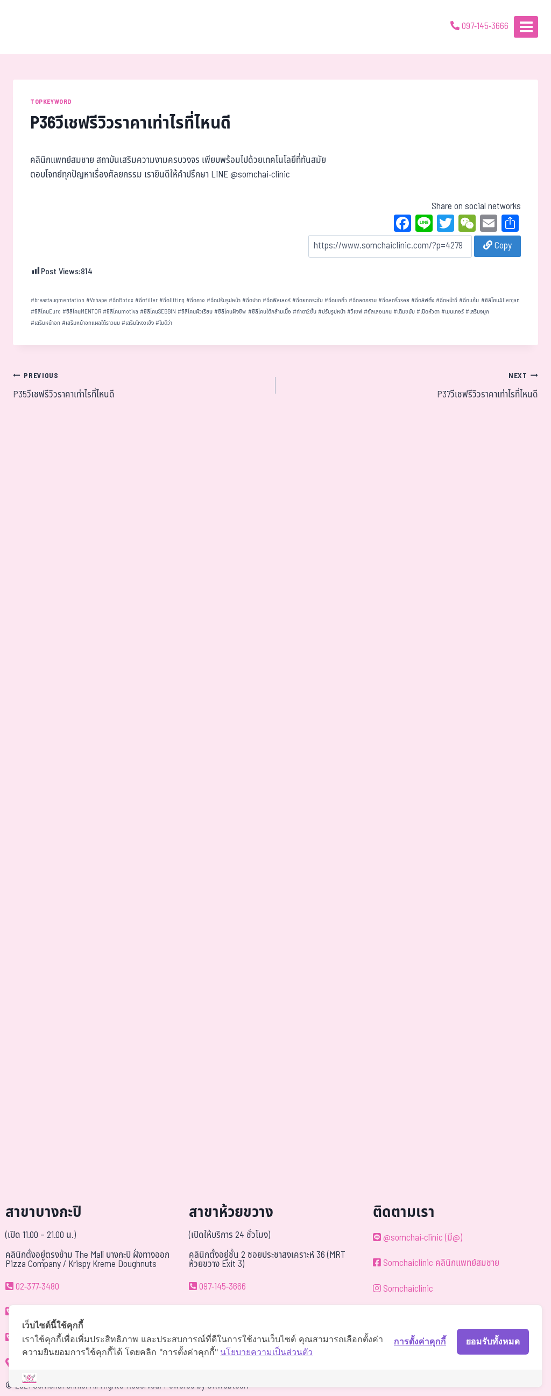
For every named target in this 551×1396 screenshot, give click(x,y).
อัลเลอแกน (378, 311)
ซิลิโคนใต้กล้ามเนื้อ (269, 311)
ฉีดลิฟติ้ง (422, 300)
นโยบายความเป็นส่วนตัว (266, 1352)
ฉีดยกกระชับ (307, 300)
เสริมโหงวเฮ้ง (138, 322)
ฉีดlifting (172, 300)
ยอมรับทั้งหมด (493, 1341)
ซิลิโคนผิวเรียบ (195, 311)
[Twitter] (445, 225)
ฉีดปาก (251, 300)
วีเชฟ (354, 311)
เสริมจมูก (477, 311)
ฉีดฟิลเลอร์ (277, 300)
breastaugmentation (57, 300)
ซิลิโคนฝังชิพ (230, 311)
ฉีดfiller (146, 300)
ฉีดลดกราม (363, 300)
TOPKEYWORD (51, 101)
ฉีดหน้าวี (446, 300)
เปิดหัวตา (428, 311)
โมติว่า (164, 322)
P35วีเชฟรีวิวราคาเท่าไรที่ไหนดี (64, 386)
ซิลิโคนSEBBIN (158, 311)
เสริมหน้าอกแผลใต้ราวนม (91, 322)
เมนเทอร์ (452, 311)
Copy (502, 246)
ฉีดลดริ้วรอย (393, 300)
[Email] (488, 225)
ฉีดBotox (121, 300)
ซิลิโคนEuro (46, 311)
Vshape (96, 300)
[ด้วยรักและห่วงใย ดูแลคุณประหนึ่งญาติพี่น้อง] (39, 26)
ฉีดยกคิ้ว (335, 300)
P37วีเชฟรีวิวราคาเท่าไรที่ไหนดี (487, 386)
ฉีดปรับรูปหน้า (224, 300)
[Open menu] (526, 26)
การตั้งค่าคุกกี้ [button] (420, 1341)
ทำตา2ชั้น (304, 311)
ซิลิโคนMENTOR (81, 311)
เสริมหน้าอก (45, 322)
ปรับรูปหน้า (331, 311)
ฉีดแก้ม (469, 300)
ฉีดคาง (195, 300)
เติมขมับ (404, 311)
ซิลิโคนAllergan (500, 300)
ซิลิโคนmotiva (120, 311)
